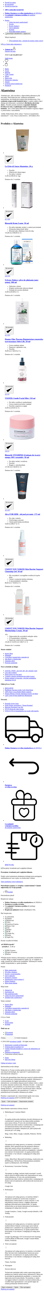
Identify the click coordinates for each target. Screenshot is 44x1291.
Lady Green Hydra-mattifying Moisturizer (18, 695)
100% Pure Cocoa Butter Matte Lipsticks (18, 692)
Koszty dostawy (14, 26)
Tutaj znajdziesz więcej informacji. (12, 882)
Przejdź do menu (10, 2)
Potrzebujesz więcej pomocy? (14, 979)
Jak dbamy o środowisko (13, 659)
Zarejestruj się (9, 992)
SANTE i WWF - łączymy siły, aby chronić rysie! (21, 671)
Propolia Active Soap (12, 703)
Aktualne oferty (10, 661)
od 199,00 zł (23, 13)
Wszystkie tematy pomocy (17, 31)
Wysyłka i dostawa (11, 972)
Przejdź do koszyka (11, 6)
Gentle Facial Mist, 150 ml (20, 398)
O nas (7, 1021)
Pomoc (7, 20)
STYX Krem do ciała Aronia (14, 709)
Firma (7, 1058)
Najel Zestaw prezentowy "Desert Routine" (19, 705)
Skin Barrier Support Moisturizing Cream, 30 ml (24, 629)
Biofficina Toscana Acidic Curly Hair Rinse (19, 690)
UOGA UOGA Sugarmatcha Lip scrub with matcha (22, 711)
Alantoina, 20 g (19, 166)
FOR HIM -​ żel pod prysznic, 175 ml (22, 514)
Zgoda (3, 1101)
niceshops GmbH (15, 1041)
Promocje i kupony (11, 977)
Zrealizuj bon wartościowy (13, 997)
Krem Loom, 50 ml (17, 223)
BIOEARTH (9, 688)
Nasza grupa (9, 1022)
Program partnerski (11, 663)
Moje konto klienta (11, 983)
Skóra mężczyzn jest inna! (13, 674)
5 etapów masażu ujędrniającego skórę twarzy (20, 676)
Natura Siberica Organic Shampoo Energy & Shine (21, 694)
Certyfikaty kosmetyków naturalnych (17, 657)
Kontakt (11, 30)
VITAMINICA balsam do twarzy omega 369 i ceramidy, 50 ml (22, 456)
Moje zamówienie (10, 970)
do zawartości (9, 4)
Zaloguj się (8, 990)
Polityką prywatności (7, 1098)
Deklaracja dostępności (12, 1052)
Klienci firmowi (10, 981)
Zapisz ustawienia (7, 1287)
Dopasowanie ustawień (26, 1101)
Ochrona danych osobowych (14, 1047)
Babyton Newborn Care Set (14, 707)
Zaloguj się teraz (10, 51)
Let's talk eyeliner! (11, 672)
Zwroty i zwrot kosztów (12, 974)
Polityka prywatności (7, 1105)
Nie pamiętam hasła (11, 994)
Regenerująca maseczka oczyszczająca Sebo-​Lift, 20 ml (24, 340)
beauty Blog (9, 653)
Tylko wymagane (12, 1101)
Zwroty (11, 24)
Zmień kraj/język (21, 1038)
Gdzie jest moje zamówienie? (18, 22)
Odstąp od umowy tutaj (8, 1063)
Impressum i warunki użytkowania (16, 1045)
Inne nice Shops (10, 1059)
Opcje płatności (14, 28)
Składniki (8, 655)
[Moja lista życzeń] (6, 62)
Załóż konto (9, 58)
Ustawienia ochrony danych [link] (14, 1054)
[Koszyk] (24, 64)
